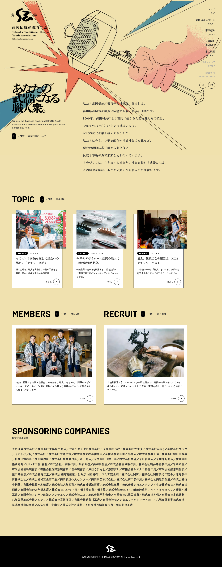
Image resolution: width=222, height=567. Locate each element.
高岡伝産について (205, 20)
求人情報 (210, 51)
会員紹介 (210, 41)
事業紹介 (210, 30)
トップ (211, 9)
